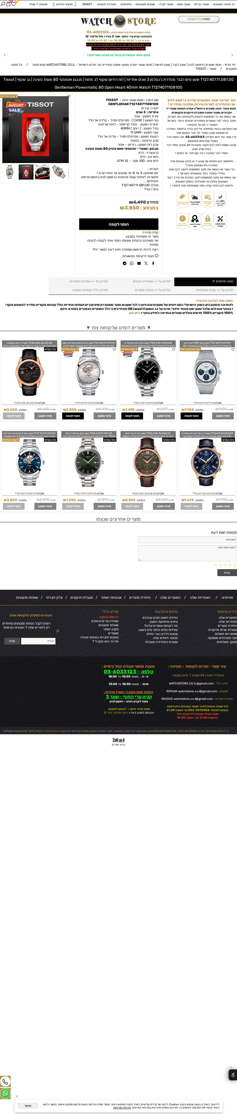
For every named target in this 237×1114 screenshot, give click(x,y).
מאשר (28, 1105)
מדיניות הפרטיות (122, 1107)
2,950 (130, 500)
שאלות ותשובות (27, 598)
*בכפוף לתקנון (117, 709)
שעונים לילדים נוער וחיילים (162, 634)
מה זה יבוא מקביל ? (105, 641)
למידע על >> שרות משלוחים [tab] (215, 290)
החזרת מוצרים (139, 598)
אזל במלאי (50, 349)
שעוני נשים (183, 4)
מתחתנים (126, 4)
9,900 (222, 409)
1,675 (189, 500)
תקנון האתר (110, 629)
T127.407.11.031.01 (85, 402)
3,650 (163, 500)
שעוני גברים (202, 4)
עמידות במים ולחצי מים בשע (159, 630)
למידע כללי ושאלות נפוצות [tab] (90, 290)
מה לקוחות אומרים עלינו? (161, 626)
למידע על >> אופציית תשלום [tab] (152, 281)
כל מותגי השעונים (224, 4)
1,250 (71, 500)
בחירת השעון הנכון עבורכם (160, 618)
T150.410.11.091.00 (85, 493)
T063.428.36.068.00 (144, 493)
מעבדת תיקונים (106, 4)
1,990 (223, 500)
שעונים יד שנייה (38, 4)
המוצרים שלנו (170, 598)
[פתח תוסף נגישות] (233, 1074)
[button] (65, 100)
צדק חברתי (53, 598)
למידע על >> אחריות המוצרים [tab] (89, 281)
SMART (87, 4)
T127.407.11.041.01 (26, 493)
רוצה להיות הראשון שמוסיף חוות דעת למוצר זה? (125, 249)
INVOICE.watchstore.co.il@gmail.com (187, 699)
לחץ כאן (134, 313)
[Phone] (5, 1081)
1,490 (130, 410)
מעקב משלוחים (227, 642)
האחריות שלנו (199, 598)
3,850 (132, 208)
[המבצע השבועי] (197, 19)
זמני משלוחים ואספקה (222, 638)
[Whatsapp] (5, 1094)
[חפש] (2, 4)
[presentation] (5, 55)
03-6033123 (98, 32)
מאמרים (113, 633)
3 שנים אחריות (129, 349)
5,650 (44, 409)
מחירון (152, 202)
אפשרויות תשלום (226, 634)
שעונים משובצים (145, 4)
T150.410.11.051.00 (144, 402)
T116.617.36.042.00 (203, 493)
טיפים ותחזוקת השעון (164, 622)
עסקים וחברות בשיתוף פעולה (99, 637)
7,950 (189, 410)
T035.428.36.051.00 (26, 402)
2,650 (12, 410)
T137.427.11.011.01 (203, 402)
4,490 (139, 202)
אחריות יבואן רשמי (190, 349)
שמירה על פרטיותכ (105, 621)
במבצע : (148, 208)
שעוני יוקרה (166, 4)
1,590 (163, 409)
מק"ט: (154, 185)
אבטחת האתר (110, 598)
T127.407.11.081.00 (135, 185)
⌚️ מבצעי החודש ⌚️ (64, 4)
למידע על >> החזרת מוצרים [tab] (153, 290)
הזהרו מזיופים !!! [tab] (223, 281)
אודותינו (226, 598)
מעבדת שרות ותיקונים (222, 630)
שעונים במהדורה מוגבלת (161, 642)
